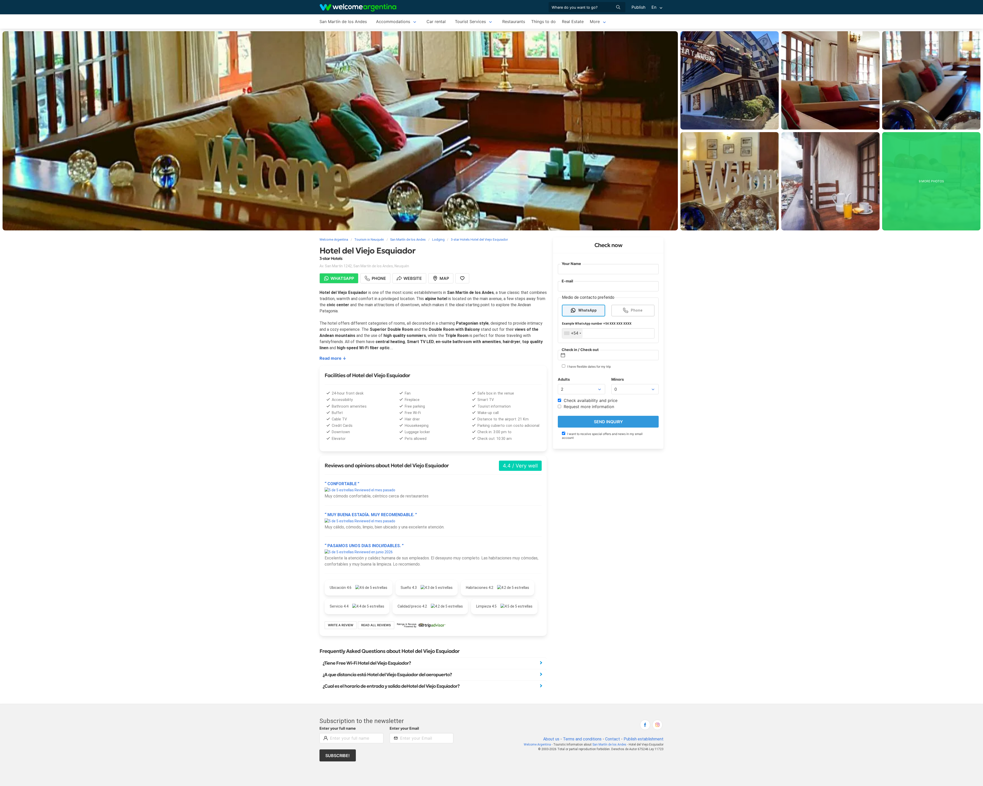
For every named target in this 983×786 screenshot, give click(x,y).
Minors (617, 379)
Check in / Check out (580, 349)
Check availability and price (589, 400)
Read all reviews (376, 625)
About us (551, 739)
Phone (637, 310)
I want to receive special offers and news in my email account (602, 436)
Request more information (588, 406)
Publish (638, 7)
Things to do (543, 21)
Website (412, 278)
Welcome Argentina (537, 744)
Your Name (571, 263)
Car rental (436, 21)
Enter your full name (337, 728)
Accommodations (393, 21)
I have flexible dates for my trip (589, 366)
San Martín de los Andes (343, 21)
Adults (564, 379)
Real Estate (573, 21)
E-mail (567, 281)
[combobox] (572, 333)
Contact (612, 739)
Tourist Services (470, 21)
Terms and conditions (582, 739)
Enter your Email (404, 728)
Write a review (340, 625)
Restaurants (513, 21)
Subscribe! (337, 755)
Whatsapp (342, 278)
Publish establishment (644, 739)
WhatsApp (587, 310)
